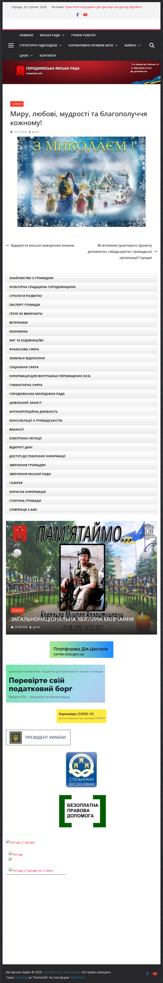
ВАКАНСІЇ (16, 429)
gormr (35, 132)
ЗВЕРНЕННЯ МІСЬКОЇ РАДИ (30, 474)
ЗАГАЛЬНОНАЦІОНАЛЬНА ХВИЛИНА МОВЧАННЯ (72, 618)
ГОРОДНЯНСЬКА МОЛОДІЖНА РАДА (37, 394)
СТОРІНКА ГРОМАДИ (25, 501)
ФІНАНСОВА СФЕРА (24, 349)
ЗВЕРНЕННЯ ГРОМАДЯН (27, 465)
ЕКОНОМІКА (18, 331)
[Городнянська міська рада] (82, 63)
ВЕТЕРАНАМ (18, 322)
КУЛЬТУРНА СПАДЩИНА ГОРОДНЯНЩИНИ (42, 287)
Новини (26, 35)
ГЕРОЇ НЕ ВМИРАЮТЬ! (26, 314)
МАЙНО (130, 45)
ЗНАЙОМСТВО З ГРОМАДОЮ (31, 278)
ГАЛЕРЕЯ (15, 483)
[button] (62, 35)
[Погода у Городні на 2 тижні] (31, 870)
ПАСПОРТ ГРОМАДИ (24, 305)
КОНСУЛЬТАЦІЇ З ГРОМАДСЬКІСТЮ (35, 420)
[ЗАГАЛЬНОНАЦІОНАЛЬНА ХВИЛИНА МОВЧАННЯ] (81, 524)
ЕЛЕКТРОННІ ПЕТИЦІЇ (25, 438)
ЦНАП (24, 55)
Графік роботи (83, 35)
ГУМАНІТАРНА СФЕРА (25, 385)
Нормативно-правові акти (91, 45)
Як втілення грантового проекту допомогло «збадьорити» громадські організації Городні (120, 251)
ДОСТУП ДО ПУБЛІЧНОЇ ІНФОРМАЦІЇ (37, 456)
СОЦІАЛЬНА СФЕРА (24, 367)
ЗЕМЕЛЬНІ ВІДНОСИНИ (27, 358)
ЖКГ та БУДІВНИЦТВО (26, 340)
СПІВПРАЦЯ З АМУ (23, 510)
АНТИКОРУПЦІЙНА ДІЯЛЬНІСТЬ (33, 412)
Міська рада (50, 35)
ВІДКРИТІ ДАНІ (20, 447)
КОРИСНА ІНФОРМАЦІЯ (27, 492)
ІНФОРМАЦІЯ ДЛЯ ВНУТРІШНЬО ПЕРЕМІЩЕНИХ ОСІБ (49, 376)
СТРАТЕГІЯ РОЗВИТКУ (25, 296)
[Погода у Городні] (20, 842)
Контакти (48, 55)
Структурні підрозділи (38, 45)
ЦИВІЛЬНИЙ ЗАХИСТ (25, 403)
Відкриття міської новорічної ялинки (42, 245)
